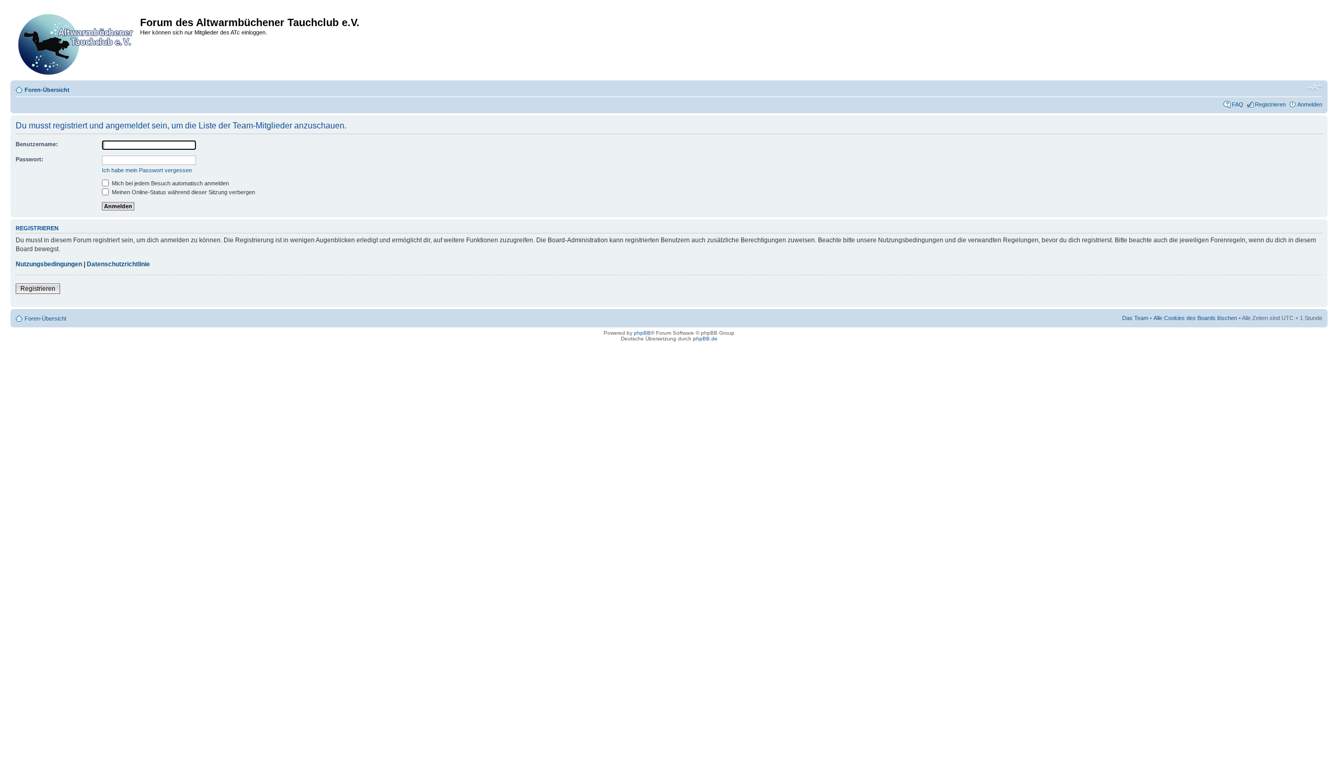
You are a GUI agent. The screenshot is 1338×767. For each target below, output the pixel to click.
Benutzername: (37, 144)
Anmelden (1309, 104)
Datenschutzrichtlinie (118, 264)
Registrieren (1270, 104)
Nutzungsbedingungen (49, 264)
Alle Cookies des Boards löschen (1195, 318)
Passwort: (29, 159)
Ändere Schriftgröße (1314, 87)
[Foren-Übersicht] (76, 42)
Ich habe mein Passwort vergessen (147, 170)
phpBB (642, 333)
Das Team (1135, 318)
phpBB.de (705, 338)
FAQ (1237, 104)
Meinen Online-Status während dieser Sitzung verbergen (182, 192)
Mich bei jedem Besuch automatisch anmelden (169, 183)
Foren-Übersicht (47, 90)
